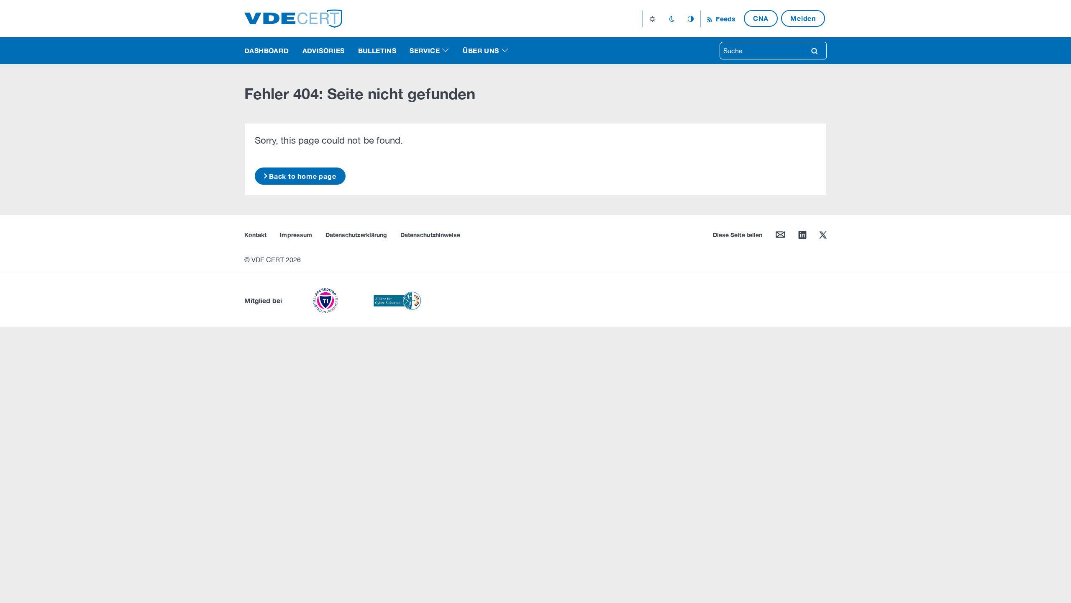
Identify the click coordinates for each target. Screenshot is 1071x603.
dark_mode (671, 18)
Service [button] (425, 50)
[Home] (293, 18)
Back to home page (302, 176)
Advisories (323, 50)
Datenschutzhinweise (430, 234)
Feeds (724, 19)
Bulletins (377, 50)
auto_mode (691, 18)
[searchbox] (761, 50)
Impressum (296, 234)
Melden (803, 18)
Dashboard (266, 50)
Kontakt (255, 234)
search (814, 50)
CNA (761, 18)
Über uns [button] (481, 50)
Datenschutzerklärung (356, 234)
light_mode (652, 18)
